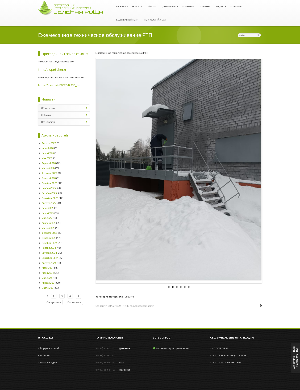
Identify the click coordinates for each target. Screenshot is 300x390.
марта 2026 (48, 168)
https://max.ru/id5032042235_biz (59, 85)
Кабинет (205, 6)
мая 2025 (47, 217)
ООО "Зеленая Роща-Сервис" (229, 355)
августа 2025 (49, 203)
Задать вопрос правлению (172, 348)
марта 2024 (48, 287)
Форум (152, 6)
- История (44, 355)
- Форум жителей (49, 348)
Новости (137, 6)
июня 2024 (48, 272)
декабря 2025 (49, 183)
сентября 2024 (50, 257)
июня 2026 (48, 153)
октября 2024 (49, 252)
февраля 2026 (49, 173)
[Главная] (72, 7)
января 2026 (49, 178)
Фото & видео (48, 362)
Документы (168, 5)
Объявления (48, 108)
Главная (120, 5)
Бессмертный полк (127, 19)
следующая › (54, 302)
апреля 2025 (49, 223)
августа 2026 (49, 143)
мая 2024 (47, 277)
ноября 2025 (49, 188)
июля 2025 (48, 208)
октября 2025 (49, 193)
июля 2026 (48, 148)
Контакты (236, 6)
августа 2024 (49, 263)
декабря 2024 (49, 243)
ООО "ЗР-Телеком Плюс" (227, 362)
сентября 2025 (50, 198)
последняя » (74, 302)
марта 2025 (48, 228)
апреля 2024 (49, 282)
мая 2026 (47, 158)
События (46, 115)
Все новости (48, 121)
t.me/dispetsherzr (52, 69)
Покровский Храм (155, 19)
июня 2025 (48, 213)
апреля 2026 (49, 163)
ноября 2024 (49, 247)
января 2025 (49, 237)
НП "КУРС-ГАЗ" (221, 348)
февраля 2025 (49, 232)
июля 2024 (48, 267)
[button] (295, 358)
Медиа (219, 5)
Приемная (188, 6)
